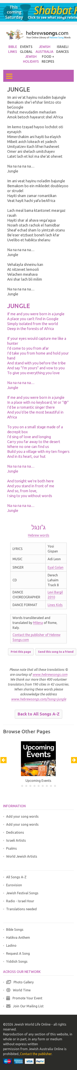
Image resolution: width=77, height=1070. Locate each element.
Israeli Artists (16, 840)
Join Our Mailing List (27, 1006)
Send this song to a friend (56, 651)
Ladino (11, 945)
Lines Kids (55, 605)
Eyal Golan (55, 567)
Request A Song (18, 953)
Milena (38, 623)
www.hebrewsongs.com (49, 674)
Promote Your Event (26, 998)
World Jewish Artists (21, 856)
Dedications (15, 832)
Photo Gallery (22, 982)
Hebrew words (38, 535)
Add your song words (22, 816)
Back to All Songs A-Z (38, 714)
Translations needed (21, 909)
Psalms (11, 848)
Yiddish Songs (17, 961)
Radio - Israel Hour (20, 901)
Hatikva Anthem (18, 937)
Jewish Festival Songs (22, 893)
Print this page (21, 651)
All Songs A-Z (16, 877)
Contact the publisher (36, 1054)
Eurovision (14, 885)
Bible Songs (14, 929)
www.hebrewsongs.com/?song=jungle (38, 699)
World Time (20, 990)
